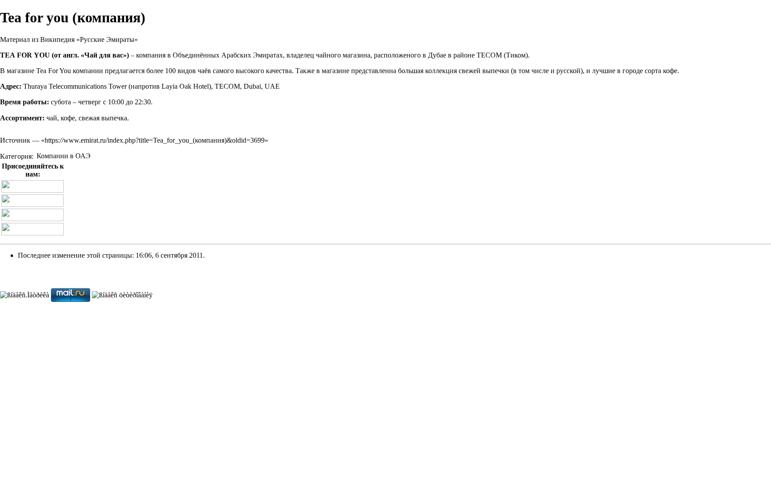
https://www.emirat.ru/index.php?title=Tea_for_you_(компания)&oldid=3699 (155, 140)
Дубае (437, 55)
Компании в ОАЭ (64, 156)
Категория (16, 156)
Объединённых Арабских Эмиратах (228, 55)
